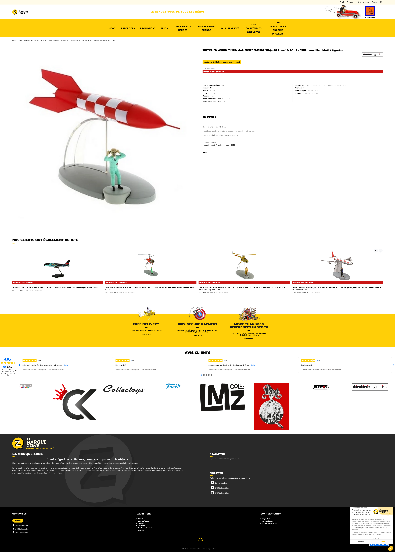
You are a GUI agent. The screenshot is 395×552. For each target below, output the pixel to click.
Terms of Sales (143, 521)
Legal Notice (266, 519)
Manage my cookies (209, 549)
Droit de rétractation (146, 528)
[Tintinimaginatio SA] (372, 54)
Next (381, 251)
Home (14, 40)
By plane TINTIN (46, 40)
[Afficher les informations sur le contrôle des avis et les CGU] (16, 370)
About (140, 519)
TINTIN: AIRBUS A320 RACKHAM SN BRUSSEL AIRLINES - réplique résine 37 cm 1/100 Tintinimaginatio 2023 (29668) (55, 288)
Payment (141, 526)
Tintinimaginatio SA (310, 93)
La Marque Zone (221, 483)
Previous (376, 251)
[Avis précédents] (19, 365)
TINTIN (20, 40)
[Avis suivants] (393, 365)
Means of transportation (31, 40)
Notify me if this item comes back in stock (222, 62)
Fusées (318, 91)
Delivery (141, 523)
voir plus (65, 365)
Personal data (267, 521)
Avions (311, 91)
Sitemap (141, 530)
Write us (18, 521)
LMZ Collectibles (222, 488)
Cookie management (270, 523)
